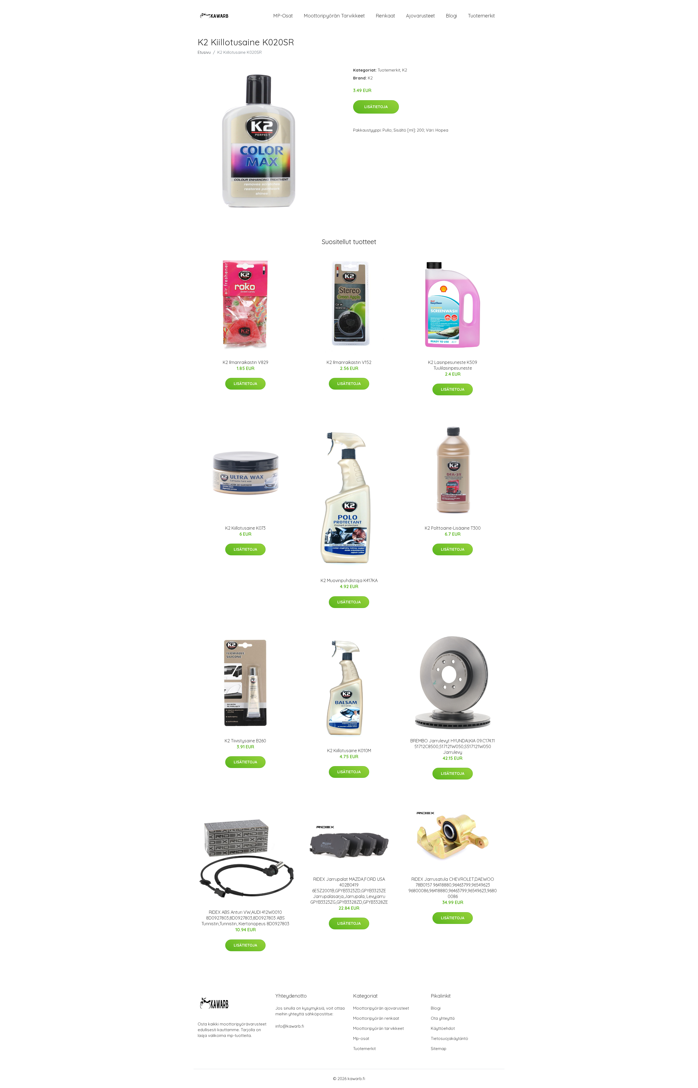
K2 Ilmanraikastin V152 (349, 362)
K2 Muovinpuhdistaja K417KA (349, 580)
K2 (404, 70)
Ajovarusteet (420, 16)
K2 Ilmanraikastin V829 (245, 362)
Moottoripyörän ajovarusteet (381, 1008)
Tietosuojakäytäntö (449, 1038)
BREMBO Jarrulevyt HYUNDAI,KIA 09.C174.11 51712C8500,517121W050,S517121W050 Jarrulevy (452, 746)
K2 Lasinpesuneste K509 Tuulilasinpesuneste (452, 365)
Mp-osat (361, 1038)
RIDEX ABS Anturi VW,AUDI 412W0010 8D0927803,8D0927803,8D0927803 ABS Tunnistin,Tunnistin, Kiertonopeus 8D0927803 (245, 917)
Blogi (451, 16)
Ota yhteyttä (443, 1018)
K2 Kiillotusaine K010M (349, 750)
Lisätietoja (376, 106)
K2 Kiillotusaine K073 (245, 528)
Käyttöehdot (443, 1028)
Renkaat (385, 16)
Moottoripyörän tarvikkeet (334, 16)
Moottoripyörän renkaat (376, 1018)
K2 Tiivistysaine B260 (245, 740)
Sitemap (438, 1048)
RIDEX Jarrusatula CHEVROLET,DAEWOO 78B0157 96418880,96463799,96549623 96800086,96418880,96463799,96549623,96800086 (452, 887)
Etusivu (204, 52)
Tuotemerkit (481, 16)
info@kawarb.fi (289, 1026)
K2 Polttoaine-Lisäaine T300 (453, 528)
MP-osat (283, 16)
